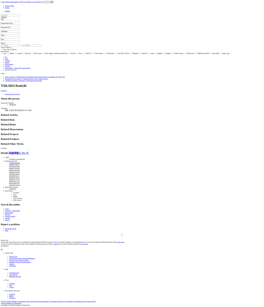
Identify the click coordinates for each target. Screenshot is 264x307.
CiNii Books (110, 53)
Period (3, 43)
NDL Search (37, 53)
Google (7, 218)
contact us (56, 244)
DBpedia (135, 53)
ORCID (7, 214)
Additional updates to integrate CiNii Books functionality (23, 81)
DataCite (28, 53)
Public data (225, 53)
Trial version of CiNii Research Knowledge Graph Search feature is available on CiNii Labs (35, 77)
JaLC (5, 53)
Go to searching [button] (36, 2)
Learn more (120, 242)
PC (2, 249)
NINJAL (88, 53)
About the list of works (12, 94)
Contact (11, 264)
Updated (12, 283)
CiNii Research (14, 273)
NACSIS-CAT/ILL (123, 53)
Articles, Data (9, 6)
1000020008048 (14, 163)
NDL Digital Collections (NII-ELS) (56, 53)
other (6, 230)
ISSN (2, 35)
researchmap (9, 213)
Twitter (11, 287)
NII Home (12, 266)
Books (7, 8)
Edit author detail (10, 229)
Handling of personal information (20, 262)
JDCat (80, 53)
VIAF (7, 209)
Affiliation (4, 31)
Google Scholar (10, 216)
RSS (10, 285)
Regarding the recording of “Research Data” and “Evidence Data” (26, 79)
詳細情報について (19, 153)
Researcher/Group (7, 23)
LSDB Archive (178, 53)
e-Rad (152, 53)
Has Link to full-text (9, 49)
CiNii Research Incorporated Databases (22, 258)
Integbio (160, 53)
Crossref (19, 53)
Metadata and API (15, 276)
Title (2, 19)
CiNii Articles (99, 53)
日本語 (7, 11)
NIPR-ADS (190, 53)
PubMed (168, 53)
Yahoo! (7, 220)
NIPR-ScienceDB (203, 53)
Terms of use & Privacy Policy (19, 260)
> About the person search (21, 68)
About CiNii (13, 256)
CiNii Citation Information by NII (12, 2)
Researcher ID (5, 27)
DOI (2, 39)
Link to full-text (6, 47)
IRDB (11, 53)
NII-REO (12, 298)
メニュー (45, 2)
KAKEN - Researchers (12, 211)
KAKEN (144, 53)
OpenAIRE (215, 53)
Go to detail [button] (27, 2)
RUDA (73, 53)
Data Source (5, 51)
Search (4, 17)
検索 (51, 2)
